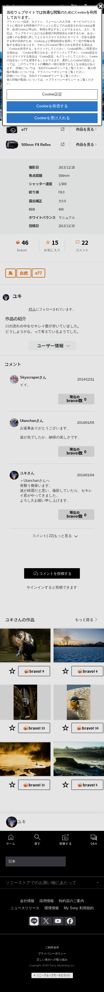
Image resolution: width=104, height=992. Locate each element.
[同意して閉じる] (100, 6)
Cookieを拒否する (52, 106)
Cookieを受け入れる (52, 118)
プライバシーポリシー (62, 79)
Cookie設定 (52, 94)
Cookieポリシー (49, 75)
